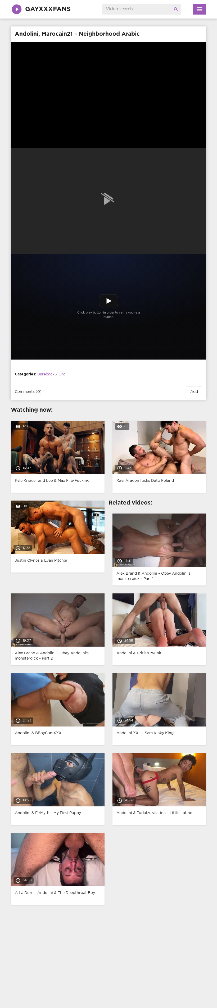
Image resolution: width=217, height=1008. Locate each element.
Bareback (46, 374)
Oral (62, 374)
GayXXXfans (48, 9)
